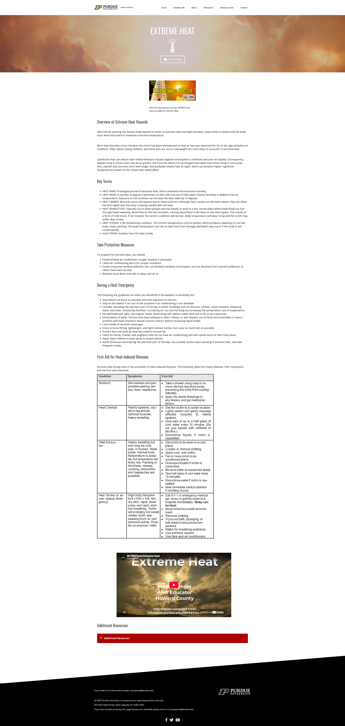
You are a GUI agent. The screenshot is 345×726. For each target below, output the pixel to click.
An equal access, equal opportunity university (141, 700)
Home (164, 7)
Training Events (226, 7)
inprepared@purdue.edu (141, 690)
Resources (208, 7)
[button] (172, 59)
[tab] (172, 638)
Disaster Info (179, 7)
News (194, 7)
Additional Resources (116, 638)
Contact (243, 7)
